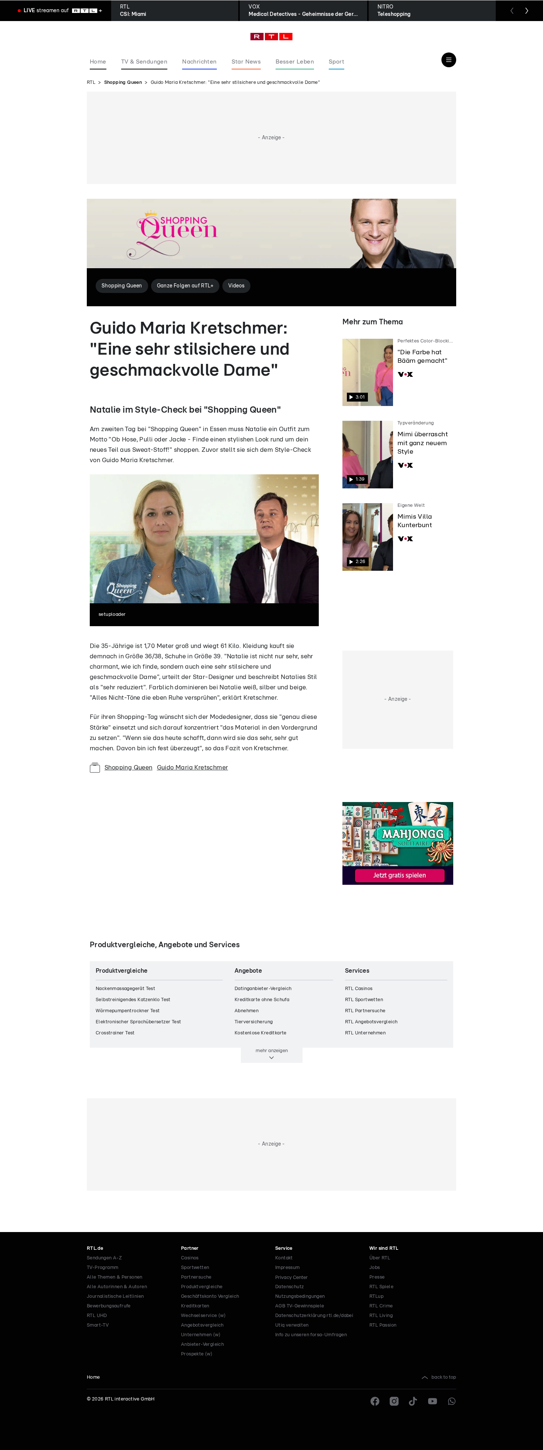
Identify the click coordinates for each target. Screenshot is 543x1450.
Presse (377, 1277)
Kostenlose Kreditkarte (261, 1033)
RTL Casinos (358, 988)
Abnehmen (247, 1011)
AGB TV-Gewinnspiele (299, 1306)
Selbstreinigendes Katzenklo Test (133, 999)
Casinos (190, 1258)
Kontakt (284, 1258)
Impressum (287, 1267)
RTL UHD (97, 1315)
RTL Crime (381, 1306)
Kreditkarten (195, 1306)
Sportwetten (195, 1267)
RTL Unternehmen (365, 1033)
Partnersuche (196, 1277)
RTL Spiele (381, 1286)
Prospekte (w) (196, 1354)
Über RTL (379, 1258)
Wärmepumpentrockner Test (128, 1011)
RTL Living (381, 1315)
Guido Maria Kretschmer (192, 767)
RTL (91, 82)
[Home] (271, 36)
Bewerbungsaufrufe (109, 1306)
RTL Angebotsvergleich (371, 1022)
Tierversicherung (254, 1022)
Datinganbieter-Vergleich (263, 988)
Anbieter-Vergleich (202, 1344)
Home (93, 1377)
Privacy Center (291, 1277)
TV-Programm (102, 1267)
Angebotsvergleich (202, 1325)
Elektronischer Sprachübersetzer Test (138, 1022)
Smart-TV (98, 1325)
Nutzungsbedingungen (300, 1296)
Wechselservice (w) (203, 1315)
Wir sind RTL (384, 1248)
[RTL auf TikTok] (413, 1401)
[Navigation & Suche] (448, 59)
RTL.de (95, 1248)
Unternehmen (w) (201, 1335)
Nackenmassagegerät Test (125, 988)
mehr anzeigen (272, 1050)
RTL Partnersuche (365, 1011)
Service (284, 1248)
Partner (190, 1248)
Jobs (374, 1267)
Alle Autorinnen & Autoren (117, 1286)
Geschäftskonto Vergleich (210, 1296)
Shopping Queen (123, 82)
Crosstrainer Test (115, 1033)
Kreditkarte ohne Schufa (262, 999)
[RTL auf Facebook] (374, 1401)
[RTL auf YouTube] (432, 1401)
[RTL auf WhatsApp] (451, 1401)
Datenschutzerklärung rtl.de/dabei (314, 1315)
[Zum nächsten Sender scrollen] (526, 10)
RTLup (376, 1296)
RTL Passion (382, 1325)
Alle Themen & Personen (115, 1277)
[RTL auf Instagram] (394, 1401)
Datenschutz (289, 1286)
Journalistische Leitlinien (115, 1296)
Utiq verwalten (292, 1325)
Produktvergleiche (202, 1286)
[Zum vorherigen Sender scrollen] (512, 10)
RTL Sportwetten (364, 999)
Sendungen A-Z (104, 1258)
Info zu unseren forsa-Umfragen (311, 1335)
